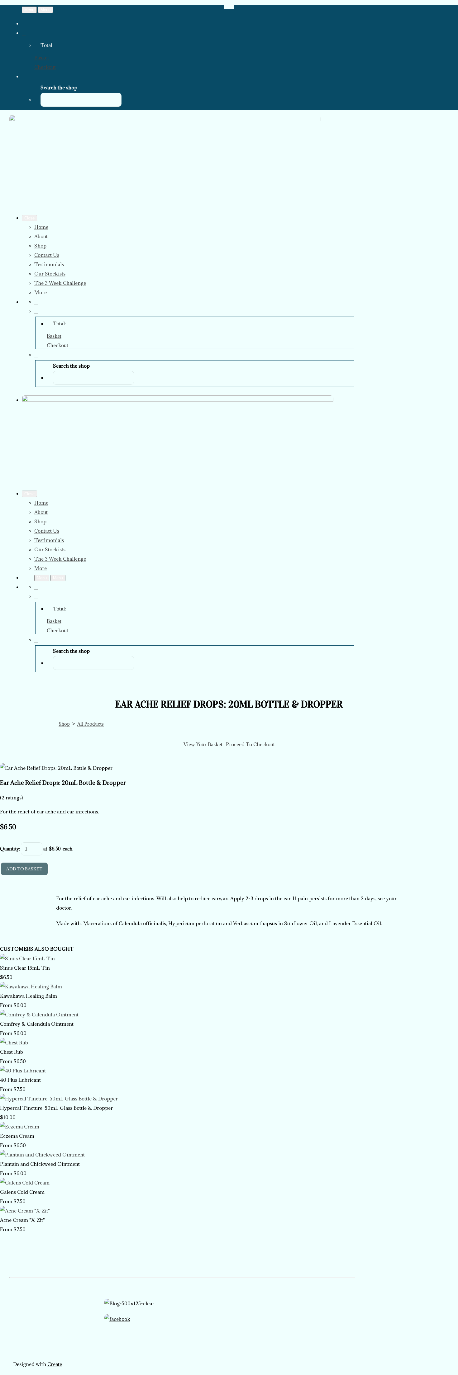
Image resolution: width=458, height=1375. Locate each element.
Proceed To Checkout (250, 744)
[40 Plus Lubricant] (23, 1070)
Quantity (9, 849)
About (41, 236)
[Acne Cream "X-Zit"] (25, 1211)
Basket (41, 57)
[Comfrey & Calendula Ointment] (39, 1014)
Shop (40, 246)
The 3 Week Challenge (60, 283)
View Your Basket (203, 744)
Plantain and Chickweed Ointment (40, 1164)
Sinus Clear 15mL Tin (25, 968)
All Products (90, 724)
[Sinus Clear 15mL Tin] (27, 958)
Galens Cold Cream (22, 1192)
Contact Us (46, 255)
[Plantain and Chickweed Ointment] (42, 1154)
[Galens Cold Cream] (25, 1183)
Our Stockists (49, 274)
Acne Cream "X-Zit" (22, 1220)
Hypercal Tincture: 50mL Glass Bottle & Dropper (56, 1108)
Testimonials (49, 264)
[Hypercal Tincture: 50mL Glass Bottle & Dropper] (59, 1098)
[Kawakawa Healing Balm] (31, 986)
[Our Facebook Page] (182, 1333)
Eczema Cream (17, 1136)
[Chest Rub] (14, 1042)
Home (41, 227)
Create (54, 1364)
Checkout (45, 67)
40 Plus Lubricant (20, 1080)
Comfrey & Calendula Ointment (37, 1024)
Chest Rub (11, 1052)
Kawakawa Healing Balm (28, 996)
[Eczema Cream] (19, 1126)
